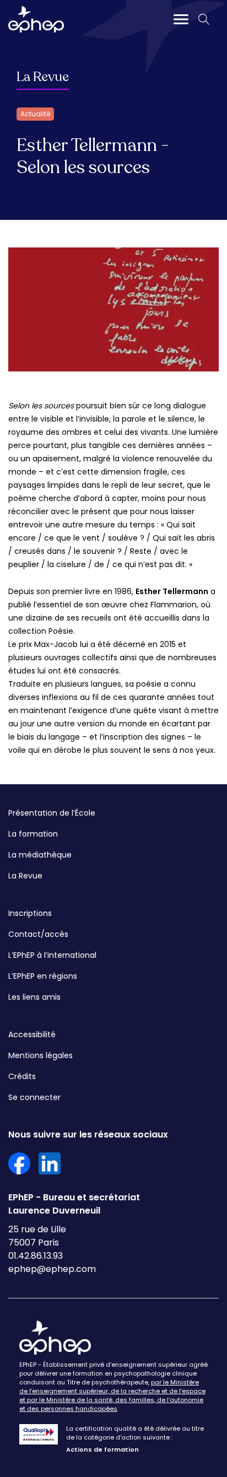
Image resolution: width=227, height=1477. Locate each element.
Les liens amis (34, 996)
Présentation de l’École (51, 812)
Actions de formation (102, 1449)
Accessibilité (32, 1034)
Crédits (22, 1076)
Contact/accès (38, 934)
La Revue (43, 77)
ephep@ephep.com (52, 1269)
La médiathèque (40, 854)
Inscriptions (30, 913)
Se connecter (34, 1097)
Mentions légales (40, 1055)
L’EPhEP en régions (42, 976)
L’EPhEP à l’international (52, 955)
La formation (33, 833)
